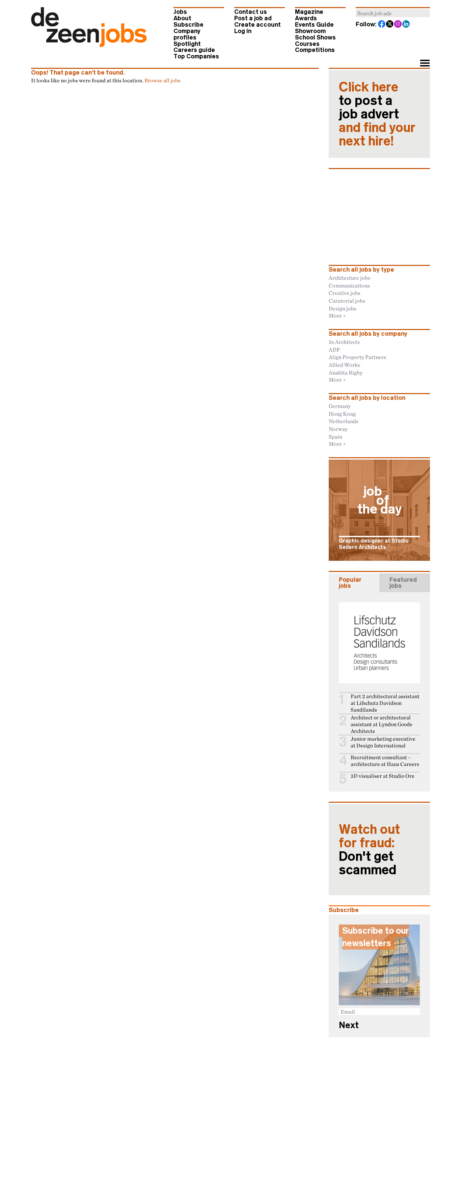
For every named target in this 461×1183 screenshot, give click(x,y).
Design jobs (342, 308)
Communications (349, 285)
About (182, 18)
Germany (340, 406)
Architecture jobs (349, 277)
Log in (242, 31)
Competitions (315, 50)
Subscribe (188, 25)
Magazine (309, 12)
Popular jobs (350, 583)
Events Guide (314, 25)
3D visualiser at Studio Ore (382, 776)
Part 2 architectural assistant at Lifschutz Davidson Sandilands (385, 703)
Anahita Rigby (345, 372)
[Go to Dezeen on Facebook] (382, 24)
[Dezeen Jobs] (89, 45)
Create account (257, 25)
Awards (306, 18)
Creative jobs (344, 293)
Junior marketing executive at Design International (383, 742)
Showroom (310, 31)
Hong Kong (342, 413)
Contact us (250, 12)
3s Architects (344, 341)
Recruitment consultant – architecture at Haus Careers (385, 760)
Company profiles (186, 34)
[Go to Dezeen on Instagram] (398, 24)
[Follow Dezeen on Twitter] (390, 24)
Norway (338, 428)
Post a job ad (253, 18)
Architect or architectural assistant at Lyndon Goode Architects (381, 724)
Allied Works (344, 364)
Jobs (180, 12)
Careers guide (194, 50)
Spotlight (187, 44)
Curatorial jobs (347, 300)
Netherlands (343, 421)
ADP (334, 349)
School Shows (315, 37)
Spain (335, 436)
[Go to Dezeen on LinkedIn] (406, 24)
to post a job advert (377, 114)
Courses (307, 44)
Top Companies (196, 56)
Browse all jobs (162, 80)
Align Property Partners (357, 357)
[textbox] (393, 13)
